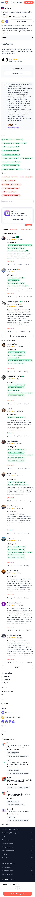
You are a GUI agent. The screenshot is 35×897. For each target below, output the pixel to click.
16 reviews (20, 346)
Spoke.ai (10, 809)
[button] (18, 237)
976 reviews (16, 17)
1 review (19, 540)
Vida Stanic (11, 237)
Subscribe (18, 2)
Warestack (16, 304)
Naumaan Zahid (12, 441)
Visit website (21, 21)
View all (17, 667)
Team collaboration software (12, 25)
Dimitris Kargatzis (13, 302)
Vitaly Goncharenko (14, 635)
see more (4, 33)
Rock (8, 792)
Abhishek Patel (12, 344)
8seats (9, 778)
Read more (10, 261)
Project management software (18, 756)
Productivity (12, 787)
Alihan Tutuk (11, 473)
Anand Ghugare (12, 506)
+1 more (27, 169)
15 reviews (20, 306)
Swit (8, 743)
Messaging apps (27, 25)
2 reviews (20, 476)
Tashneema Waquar (14, 603)
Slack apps (11, 817)
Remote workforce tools (16, 805)
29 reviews (20, 443)
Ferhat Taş (10, 538)
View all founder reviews (17, 336)
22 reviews (20, 605)
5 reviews (20, 411)
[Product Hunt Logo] (6, 2)
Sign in (29, 2)
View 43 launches (6, 695)
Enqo (8, 760)
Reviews (4, 37)
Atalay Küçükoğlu (13, 570)
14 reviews (20, 272)
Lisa (8, 409)
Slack (27, 302)
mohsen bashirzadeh (14, 376)
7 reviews (20, 239)
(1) (10, 296)
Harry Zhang (11, 269)
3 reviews (20, 379)
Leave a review (17, 73)
